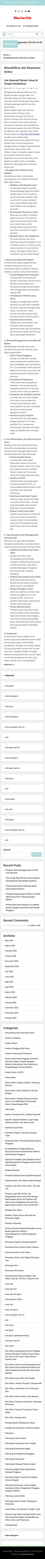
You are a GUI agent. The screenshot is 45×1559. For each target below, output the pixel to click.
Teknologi (9, 1433)
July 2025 (9, 971)
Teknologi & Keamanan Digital (17, 1449)
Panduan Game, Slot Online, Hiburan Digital (23, 1180)
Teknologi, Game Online (15, 1496)
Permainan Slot (11, 1265)
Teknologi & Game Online (15, 1438)
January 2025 (10, 1002)
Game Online (10, 1077)
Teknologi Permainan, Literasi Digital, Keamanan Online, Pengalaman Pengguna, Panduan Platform (22, 1488)
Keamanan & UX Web (13, 1128)
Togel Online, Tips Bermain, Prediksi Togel (22, 1509)
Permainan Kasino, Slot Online (17, 1252)
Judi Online (9, 1109)
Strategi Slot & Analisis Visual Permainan (22, 1428)
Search (6, 849)
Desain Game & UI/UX (14, 1072)
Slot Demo (9, 1325)
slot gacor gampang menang (17, 1335)
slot (6, 737)
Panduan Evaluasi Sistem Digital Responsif (23, 1175)
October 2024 (10, 1018)
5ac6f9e (9, 88)
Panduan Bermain (12, 1170)
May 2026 (9, 940)
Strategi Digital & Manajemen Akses (20, 1423)
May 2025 (9, 982)
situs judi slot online (13, 1299)
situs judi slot (10, 1289)
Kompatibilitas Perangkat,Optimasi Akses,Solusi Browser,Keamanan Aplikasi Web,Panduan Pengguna (22, 1152)
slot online (9, 1346)
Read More (8, 664)
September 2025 (12, 966)
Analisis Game (11, 1043)
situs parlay (10, 799)
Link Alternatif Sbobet (30, 134)
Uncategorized (11, 1525)
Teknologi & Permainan (14, 1459)
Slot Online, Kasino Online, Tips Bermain (21, 1396)
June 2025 (9, 977)
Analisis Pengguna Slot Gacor (17, 1048)
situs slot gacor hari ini (14, 727)
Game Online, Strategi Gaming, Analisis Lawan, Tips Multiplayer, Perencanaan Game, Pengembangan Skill (21, 1101)
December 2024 (11, 1008)
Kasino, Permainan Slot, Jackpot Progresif (22, 1114)
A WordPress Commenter (16, 925)
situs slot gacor (11, 696)
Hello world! (35, 925)
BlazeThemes (28, 1554)
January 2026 (10, 956)
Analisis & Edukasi (13, 1038)
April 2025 (9, 987)
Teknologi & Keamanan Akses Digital (20, 1443)
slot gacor (9, 686)
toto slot (8, 809)
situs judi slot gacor (13, 1294)
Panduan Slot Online (13, 1210)
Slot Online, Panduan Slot (15, 1417)
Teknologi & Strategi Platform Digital (20, 1464)
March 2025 (10, 992)
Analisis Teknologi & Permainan (18, 1053)
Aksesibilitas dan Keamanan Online (19, 1033)
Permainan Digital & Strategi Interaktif (20, 1242)
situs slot (9, 1304)
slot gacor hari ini (12, 747)
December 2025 (11, 961)
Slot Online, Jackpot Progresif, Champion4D (23, 1383)
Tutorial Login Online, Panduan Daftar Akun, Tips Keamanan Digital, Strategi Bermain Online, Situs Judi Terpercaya (23, 1517)
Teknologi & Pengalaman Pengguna (19, 1454)
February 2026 (11, 951)
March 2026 (10, 946)
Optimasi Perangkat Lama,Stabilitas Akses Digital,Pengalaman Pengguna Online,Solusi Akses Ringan (23, 1162)
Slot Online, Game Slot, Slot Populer (20, 1378)
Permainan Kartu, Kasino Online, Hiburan (22, 1247)
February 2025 (11, 997)
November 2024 (11, 1013)
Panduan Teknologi (13, 1223)
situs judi (9, 1284)
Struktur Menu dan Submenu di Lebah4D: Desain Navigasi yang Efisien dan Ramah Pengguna (23, 907)
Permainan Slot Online (14, 1270)
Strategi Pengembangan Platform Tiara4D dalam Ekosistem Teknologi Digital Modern (21, 3)
